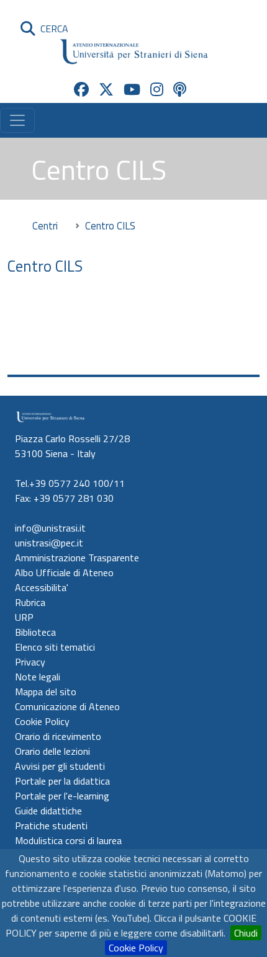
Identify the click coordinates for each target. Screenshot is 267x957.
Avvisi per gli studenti (60, 766)
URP (24, 617)
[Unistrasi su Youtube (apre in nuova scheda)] (132, 89)
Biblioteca (35, 632)
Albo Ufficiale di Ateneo (64, 572)
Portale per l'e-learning (62, 795)
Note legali (37, 676)
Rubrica (30, 602)
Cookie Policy (136, 947)
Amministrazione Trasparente (77, 557)
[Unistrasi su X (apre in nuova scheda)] (106, 89)
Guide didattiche (48, 810)
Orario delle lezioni (52, 751)
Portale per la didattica (62, 780)
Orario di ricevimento (58, 736)
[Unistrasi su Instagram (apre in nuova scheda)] (156, 89)
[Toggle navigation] (17, 120)
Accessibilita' (41, 587)
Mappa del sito (45, 691)
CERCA (51, 28)
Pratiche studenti (51, 825)
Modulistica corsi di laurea (68, 840)
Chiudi (246, 932)
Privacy (30, 661)
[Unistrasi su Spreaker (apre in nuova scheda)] (179, 89)
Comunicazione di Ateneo (67, 706)
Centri (45, 225)
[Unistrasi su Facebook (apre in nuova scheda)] (81, 89)
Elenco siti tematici (55, 646)
